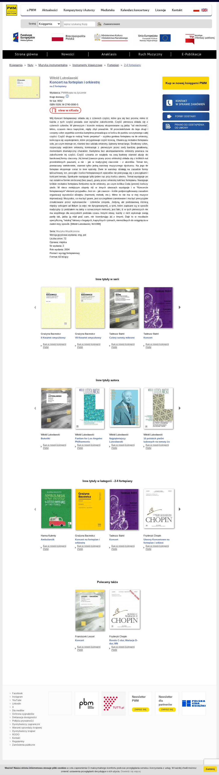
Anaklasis (109, 54)
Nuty (30, 65)
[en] (206, 10)
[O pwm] (29, 10)
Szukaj (99, 23)
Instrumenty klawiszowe (87, 65)
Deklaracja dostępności (24, 717)
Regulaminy (18, 741)
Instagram (17, 696)
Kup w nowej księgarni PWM (54, 346)
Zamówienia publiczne (23, 744)
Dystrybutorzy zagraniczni (26, 724)
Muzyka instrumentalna (52, 65)
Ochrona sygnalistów (23, 714)
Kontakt (16, 738)
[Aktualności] (50, 10)
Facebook (17, 693)
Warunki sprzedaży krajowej (27, 727)
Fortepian (113, 65)
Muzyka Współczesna (67, 231)
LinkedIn (16, 703)
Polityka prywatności (23, 720)
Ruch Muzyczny (150, 54)
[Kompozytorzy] (79, 10)
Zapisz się (140, 709)
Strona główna (26, 54)
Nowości (68, 54)
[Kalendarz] (135, 10)
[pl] (193, 10)
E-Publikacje (191, 54)
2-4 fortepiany (132, 65)
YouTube (16, 700)
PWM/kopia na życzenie (73, 92)
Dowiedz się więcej (131, 771)
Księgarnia (15, 65)
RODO (15, 734)
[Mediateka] (108, 10)
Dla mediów (18, 710)
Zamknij (210, 769)
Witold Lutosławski (64, 78)
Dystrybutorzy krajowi (23, 731)
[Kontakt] (178, 10)
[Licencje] (160, 10)
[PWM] (11, 11)
